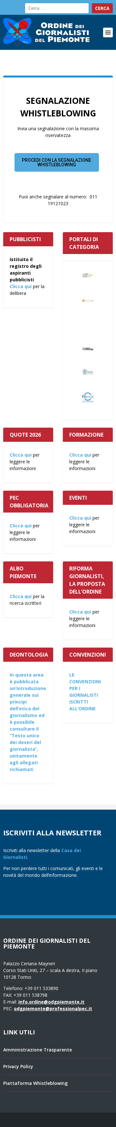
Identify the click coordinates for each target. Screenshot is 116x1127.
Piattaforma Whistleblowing (35, 1083)
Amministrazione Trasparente (37, 1050)
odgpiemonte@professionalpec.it (53, 1008)
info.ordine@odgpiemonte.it (51, 1002)
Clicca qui (21, 286)
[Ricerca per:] (57, 8)
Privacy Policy (18, 1066)
